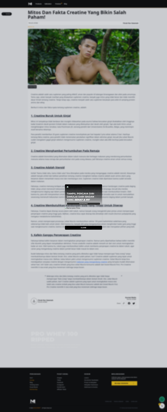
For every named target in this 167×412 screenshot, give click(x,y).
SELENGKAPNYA (83, 203)
